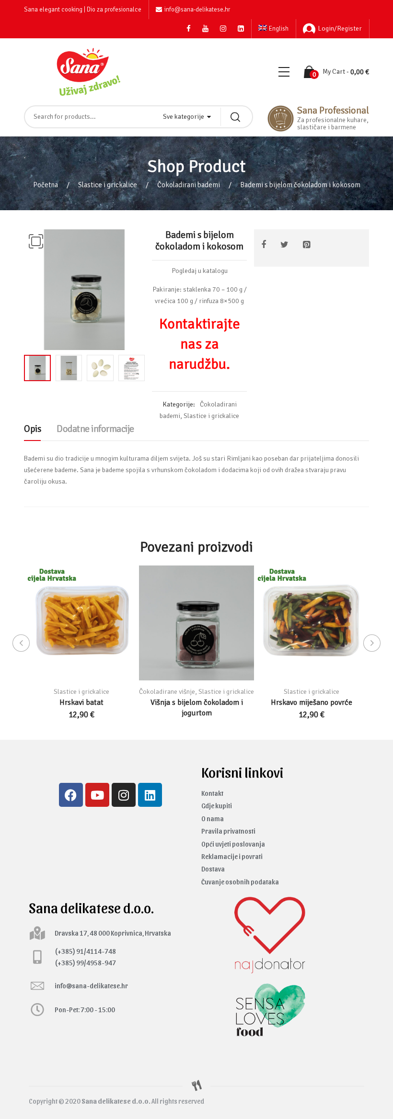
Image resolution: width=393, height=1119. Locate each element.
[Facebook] (71, 795)
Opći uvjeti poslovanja (233, 844)
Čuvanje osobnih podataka (240, 882)
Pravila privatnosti (228, 831)
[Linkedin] (150, 795)
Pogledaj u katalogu (200, 271)
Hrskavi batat (81, 702)
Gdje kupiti (216, 806)
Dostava (213, 869)
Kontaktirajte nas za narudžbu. (199, 344)
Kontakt (212, 793)
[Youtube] (97, 795)
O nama (212, 818)
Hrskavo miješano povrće (311, 702)
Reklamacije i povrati (232, 856)
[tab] (32, 431)
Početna (45, 185)
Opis (32, 429)
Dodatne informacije (95, 429)
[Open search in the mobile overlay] (138, 116)
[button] (36, 241)
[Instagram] (124, 795)
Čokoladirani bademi (188, 185)
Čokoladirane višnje (167, 692)
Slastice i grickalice (107, 185)
